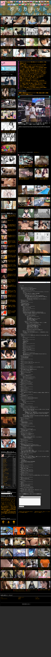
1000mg (4, 471)
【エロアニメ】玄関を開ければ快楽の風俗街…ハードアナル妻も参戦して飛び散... (33, 67)
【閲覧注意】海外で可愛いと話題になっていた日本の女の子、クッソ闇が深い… (42, 512)
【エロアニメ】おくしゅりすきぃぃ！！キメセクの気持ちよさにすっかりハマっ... (33, 81)
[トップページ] (3, 3)
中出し (11, 505)
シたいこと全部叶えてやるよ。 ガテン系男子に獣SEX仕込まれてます (31, 84)
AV (2, 498)
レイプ (4, 505)
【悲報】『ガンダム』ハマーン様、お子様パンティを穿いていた (30, 77)
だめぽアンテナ (5, 462)
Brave (3, 482)
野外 (3, 513)
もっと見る (3, 516)
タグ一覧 (36, 597)
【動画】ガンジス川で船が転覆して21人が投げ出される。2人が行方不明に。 (32, 80)
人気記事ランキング (21, 597)
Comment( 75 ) (48, 282)
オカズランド (5, 466)
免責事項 (19, 598)
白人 (2, 511)
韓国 (9, 513)
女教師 (2, 508)
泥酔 (2, 509)
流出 (4, 509)
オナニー (9, 499)
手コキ (8, 508)
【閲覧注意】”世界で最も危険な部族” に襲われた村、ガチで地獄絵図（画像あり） (25, 512)
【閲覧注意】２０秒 (22, 63)
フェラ (7, 504)
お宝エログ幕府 (5, 477)
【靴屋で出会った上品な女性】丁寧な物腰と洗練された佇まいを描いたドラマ (32, 70)
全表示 (2, 489)
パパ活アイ (4, 483)
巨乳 (6, 508)
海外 (8, 510)
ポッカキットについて (4, 598)
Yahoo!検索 (4, 461)
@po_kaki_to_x (36, 152)
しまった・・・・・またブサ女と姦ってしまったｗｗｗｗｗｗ (29, 88)
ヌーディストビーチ (8, 502)
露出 (6, 513)
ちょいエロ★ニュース (6, 468)
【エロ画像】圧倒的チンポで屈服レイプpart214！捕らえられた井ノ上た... (31, 66)
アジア (10, 498)
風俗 (13, 513)
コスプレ (8, 500)
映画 (15, 508)
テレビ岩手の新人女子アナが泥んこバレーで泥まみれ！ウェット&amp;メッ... (32, 74)
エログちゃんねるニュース (7, 478)
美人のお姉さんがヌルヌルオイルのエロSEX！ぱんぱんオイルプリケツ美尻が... (32, 73)
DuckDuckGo (5, 481)
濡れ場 (11, 509)
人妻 (4, 506)
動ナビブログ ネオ (5, 476)
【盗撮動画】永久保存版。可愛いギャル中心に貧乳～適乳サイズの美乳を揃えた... (33, 71)
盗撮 (5, 511)
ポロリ (11, 503)
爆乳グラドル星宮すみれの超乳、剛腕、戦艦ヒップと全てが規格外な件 (31, 76)
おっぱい (5, 498)
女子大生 (13, 506)
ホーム (2, 597)
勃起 (6, 506)
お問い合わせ (37, 598)
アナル (13, 497)
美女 (12, 511)
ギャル (4, 500)
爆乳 (15, 509)
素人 (7, 511)
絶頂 (10, 511)
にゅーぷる (4, 467)
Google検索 (4, 459)
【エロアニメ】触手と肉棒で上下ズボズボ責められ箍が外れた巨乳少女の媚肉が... (33, 87)
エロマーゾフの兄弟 (6, 473)
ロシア (8, 505)
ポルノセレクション (6, 472)
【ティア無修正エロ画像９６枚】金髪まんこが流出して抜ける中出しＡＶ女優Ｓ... (33, 83)
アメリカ (3, 499)
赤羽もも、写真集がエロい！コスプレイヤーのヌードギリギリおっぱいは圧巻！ (32, 64)
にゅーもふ (4, 463)
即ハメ (9, 506)
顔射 (11, 513)
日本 (12, 508)
